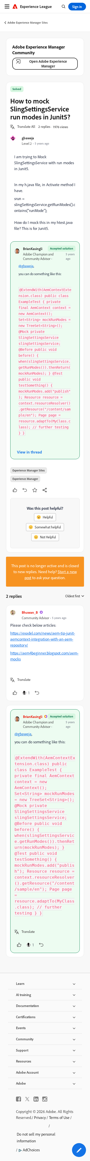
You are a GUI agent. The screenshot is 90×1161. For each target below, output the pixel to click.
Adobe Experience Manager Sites (28, 22)
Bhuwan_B (30, 612)
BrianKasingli (32, 249)
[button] (26, 126)
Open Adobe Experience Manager (48, 63)
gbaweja (28, 138)
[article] (45, 653)
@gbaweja (26, 266)
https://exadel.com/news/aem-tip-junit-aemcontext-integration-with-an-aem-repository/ (42, 639)
